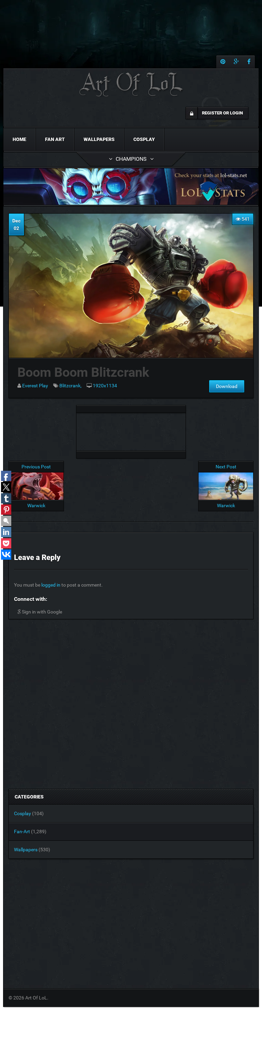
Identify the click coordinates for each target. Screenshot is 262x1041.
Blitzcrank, (70, 385)
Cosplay (144, 139)
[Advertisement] (131, 430)
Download (226, 386)
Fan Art (55, 139)
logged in (50, 585)
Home (19, 139)
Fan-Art (22, 831)
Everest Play (35, 385)
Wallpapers (99, 139)
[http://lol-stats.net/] (131, 186)
